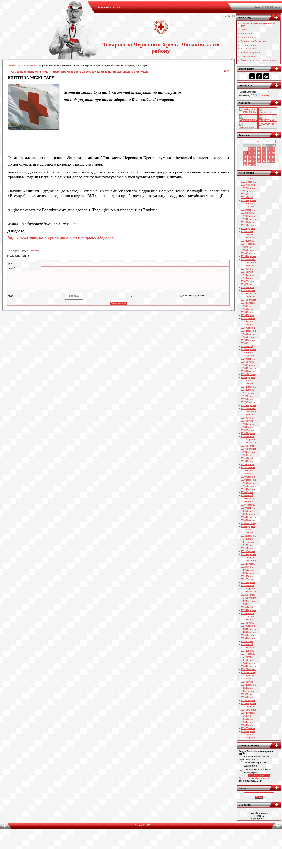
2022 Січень (247, 567)
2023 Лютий (247, 607)
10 (259, 153)
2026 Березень (248, 722)
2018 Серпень (248, 439)
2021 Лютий (247, 532)
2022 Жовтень (248, 595)
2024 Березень (248, 647)
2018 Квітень (247, 427)
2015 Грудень (248, 340)
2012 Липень (247, 213)
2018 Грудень (248, 452)
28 (245, 165)
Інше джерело (251, 772)
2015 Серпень (248, 327)
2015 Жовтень (248, 334)
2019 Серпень (248, 477)
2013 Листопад (248, 262)
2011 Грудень (248, 191)
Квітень (29, 65)
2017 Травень (248, 393)
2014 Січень (247, 268)
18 (264, 157)
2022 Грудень (248, 601)
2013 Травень (248, 244)
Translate (264, 95)
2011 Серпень (248, 178)
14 (245, 157)
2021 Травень (248, 542)
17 (259, 157)
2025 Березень (248, 685)
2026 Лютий (247, 719)
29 (249, 165)
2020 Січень (247, 492)
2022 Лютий (247, 570)
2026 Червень (248, 731)
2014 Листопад (248, 300)
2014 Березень (248, 275)
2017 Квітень (247, 390)
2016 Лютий (247, 346)
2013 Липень (247, 250)
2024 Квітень (247, 650)
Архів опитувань (260, 778)
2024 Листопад (248, 672)
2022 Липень (247, 585)
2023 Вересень (248, 629)
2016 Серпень (248, 365)
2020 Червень (248, 508)
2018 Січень (247, 418)
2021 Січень (247, 529)
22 (249, 161)
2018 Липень (247, 436)
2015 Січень (247, 306)
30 (254, 165)
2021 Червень (248, 545)
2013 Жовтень (248, 259)
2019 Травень (248, 467)
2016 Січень (247, 343)
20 (273, 157)
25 (264, 161)
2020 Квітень (247, 501)
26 (268, 161)
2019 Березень (248, 461)
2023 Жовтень (248, 632)
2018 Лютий (247, 421)
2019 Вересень (248, 480)
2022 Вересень (248, 591)
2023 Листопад (248, 635)
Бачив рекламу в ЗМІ (255, 762)
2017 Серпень (248, 402)
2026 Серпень (248, 737)
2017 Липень (247, 399)
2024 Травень (248, 654)
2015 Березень (248, 312)
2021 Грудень (248, 563)
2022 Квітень (247, 576)
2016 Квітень (247, 352)
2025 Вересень (248, 703)
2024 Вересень (248, 666)
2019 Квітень (247, 464)
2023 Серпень (248, 626)
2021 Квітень (247, 539)
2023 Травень (248, 616)
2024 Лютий (247, 644)
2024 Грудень (248, 675)
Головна (11, 65)
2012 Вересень (248, 219)
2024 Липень (247, 660)
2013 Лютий (247, 234)
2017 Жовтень (248, 408)
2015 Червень (248, 321)
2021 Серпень (248, 551)
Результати (244, 778)
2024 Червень (248, 657)
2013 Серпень (248, 253)
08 (37, 65)
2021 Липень (247, 548)
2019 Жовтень (248, 483)
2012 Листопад (248, 225)
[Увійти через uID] (252, 76)
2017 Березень (248, 386)
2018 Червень (248, 433)
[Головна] (225, 16)
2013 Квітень (247, 241)
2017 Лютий (247, 383)
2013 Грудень (248, 265)
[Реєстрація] (229, 16)
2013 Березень (248, 237)
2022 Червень (248, 582)
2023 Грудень (248, 638)
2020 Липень (247, 511)
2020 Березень (248, 498)
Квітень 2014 (259, 141)
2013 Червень (248, 247)
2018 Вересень (248, 442)
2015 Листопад (248, 337)
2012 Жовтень (248, 222)
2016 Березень (248, 349)
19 (268, 157)
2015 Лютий (247, 309)
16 (254, 157)
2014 (20, 65)
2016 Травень (248, 355)
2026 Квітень (247, 725)
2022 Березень (248, 573)
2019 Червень (248, 470)
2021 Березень (248, 536)
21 (245, 161)
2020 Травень (248, 504)
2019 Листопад (248, 486)
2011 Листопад (248, 188)
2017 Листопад (248, 411)
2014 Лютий (247, 272)
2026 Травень (248, 728)
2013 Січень (247, 231)
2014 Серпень (248, 290)
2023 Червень (248, 619)
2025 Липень (247, 697)
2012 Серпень (248, 216)
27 (273, 161)
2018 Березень (248, 424)
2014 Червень (248, 284)
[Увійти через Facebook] (259, 76)
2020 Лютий (247, 495)
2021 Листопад (248, 560)
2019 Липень (247, 473)
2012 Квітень (247, 203)
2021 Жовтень (248, 557)
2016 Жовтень (248, 371)
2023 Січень (247, 604)
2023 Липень (247, 622)
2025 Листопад (248, 709)
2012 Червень (248, 209)
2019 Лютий (247, 458)
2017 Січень (247, 380)
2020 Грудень (248, 526)
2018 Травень (248, 430)
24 (259, 161)
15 (249, 157)
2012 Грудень (248, 228)
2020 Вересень (248, 517)
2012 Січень (247, 194)
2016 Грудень (248, 377)
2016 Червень (248, 359)
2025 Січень (247, 678)
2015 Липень (247, 324)
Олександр (34, 250)
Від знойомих (250, 766)
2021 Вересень (248, 554)
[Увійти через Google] (266, 76)
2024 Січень (247, 641)
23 (254, 161)
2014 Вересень (248, 293)
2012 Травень (248, 206)
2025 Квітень (247, 688)
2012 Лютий (247, 197)
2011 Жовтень (248, 185)
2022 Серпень (248, 588)
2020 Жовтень (248, 520)
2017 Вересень (248, 405)
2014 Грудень (248, 303)
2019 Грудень (248, 489)
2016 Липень (247, 362)
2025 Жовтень (248, 706)
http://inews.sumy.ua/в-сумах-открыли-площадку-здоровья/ (61, 238)
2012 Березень (248, 200)
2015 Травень (248, 318)
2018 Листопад (248, 449)
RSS (118, 7)
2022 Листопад (248, 598)
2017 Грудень (248, 414)
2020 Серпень (248, 514)
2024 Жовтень (248, 669)
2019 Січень (247, 455)
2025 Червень (248, 694)
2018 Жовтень (248, 445)
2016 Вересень (248, 368)
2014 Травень (248, 281)
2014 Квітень (247, 278)
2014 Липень (247, 287)
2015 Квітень (247, 315)
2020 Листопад (248, 523)
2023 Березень (248, 610)
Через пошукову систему (257, 769)
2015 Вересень (248, 331)
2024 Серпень (248, 663)
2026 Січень (247, 716)
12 (268, 153)
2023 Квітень (247, 613)
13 (273, 153)
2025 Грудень (248, 713)
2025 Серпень (248, 700)
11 (264, 153)
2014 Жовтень (248, 296)
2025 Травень (248, 691)
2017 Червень (248, 396)
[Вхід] (233, 16)
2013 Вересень (248, 256)
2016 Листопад (248, 374)
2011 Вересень (248, 182)
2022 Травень (248, 579)
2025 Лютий (247, 681)
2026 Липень (247, 734)
